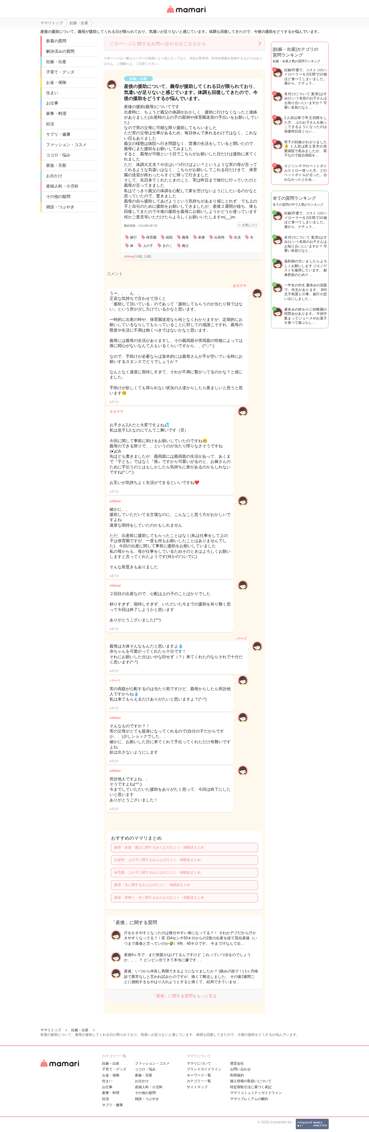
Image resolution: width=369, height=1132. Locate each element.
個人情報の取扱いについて (251, 1081)
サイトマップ (197, 1087)
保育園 (151, 237)
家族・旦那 (56, 165)
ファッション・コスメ (66, 144)
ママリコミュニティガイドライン (256, 1093)
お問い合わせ (240, 1069)
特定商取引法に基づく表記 (251, 1087)
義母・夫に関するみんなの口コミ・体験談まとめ (152, 885)
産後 (201, 237)
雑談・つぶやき (60, 207)
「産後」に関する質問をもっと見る (184, 995)
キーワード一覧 (199, 1075)
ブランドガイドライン (204, 1069)
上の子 (148, 246)
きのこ (167, 246)
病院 (169, 237)
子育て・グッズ (60, 72)
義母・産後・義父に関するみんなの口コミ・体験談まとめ (159, 847)
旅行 (133, 237)
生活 (237, 237)
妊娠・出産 (56, 61)
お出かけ (54, 175)
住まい (52, 92)
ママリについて (199, 1063)
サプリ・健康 (58, 134)
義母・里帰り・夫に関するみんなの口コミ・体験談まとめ (159, 898)
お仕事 (52, 103)
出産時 (219, 237)
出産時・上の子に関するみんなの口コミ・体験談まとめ (157, 860)
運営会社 (237, 1063)
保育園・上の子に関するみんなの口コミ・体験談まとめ (157, 872)
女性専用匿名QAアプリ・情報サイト (186, 13)
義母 (185, 237)
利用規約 (237, 1075)
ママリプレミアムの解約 (249, 1099)
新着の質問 (56, 41)
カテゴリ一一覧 (199, 1081)
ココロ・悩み (58, 155)
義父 (185, 246)
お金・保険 (56, 82)
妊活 (50, 124)
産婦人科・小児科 (62, 186)
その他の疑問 (58, 196)
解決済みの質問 (60, 51)
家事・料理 (56, 113)
